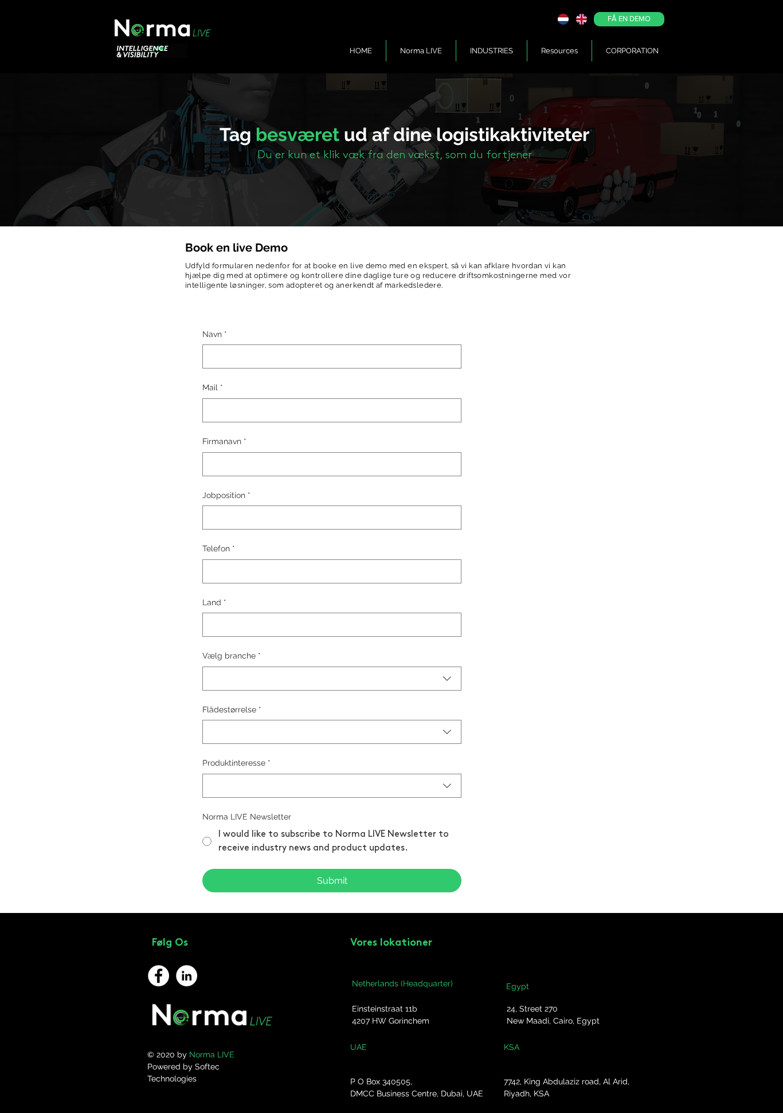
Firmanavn (224, 441)
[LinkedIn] (186, 975)
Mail (212, 387)
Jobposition (226, 495)
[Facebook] (158, 975)
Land (214, 602)
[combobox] (331, 679)
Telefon (218, 548)
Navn (214, 334)
